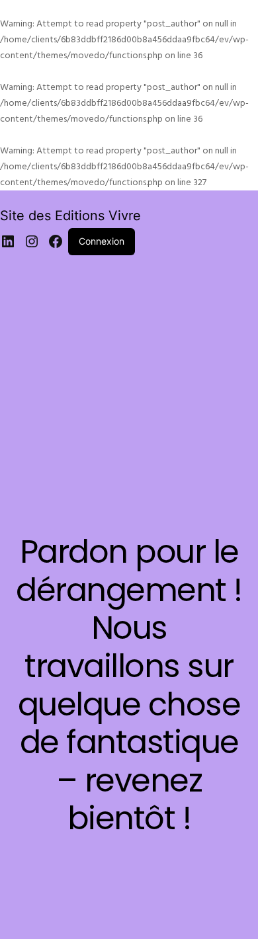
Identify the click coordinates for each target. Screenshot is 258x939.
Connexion (101, 241)
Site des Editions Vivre (70, 216)
